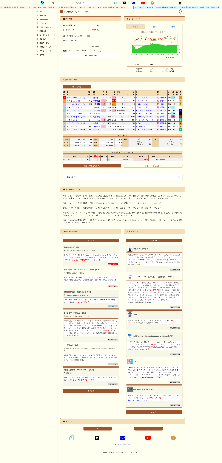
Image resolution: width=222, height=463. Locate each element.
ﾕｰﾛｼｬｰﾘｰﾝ (150, 120)
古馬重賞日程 (91, 56)
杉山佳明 (161, 110)
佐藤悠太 (161, 104)
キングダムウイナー (78, 129)
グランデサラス (76, 107)
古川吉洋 (96, 126)
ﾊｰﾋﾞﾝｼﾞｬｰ (139, 110)
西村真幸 (161, 101)
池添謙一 (96, 98)
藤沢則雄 (161, 123)
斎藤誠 (161, 114)
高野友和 (161, 98)
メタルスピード (76, 114)
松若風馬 (96, 117)
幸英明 (95, 123)
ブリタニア (75, 110)
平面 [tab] (154, 27)
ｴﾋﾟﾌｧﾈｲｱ (139, 107)
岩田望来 (96, 110)
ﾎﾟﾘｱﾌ (144, 126)
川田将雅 (96, 104)
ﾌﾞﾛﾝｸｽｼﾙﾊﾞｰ (149, 110)
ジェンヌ (74, 120)
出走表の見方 (70, 177)
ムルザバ (96, 107)
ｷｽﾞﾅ (137, 101)
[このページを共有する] (181, 11)
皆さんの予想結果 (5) (92, 166)
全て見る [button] (91, 240)
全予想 (125, 160)
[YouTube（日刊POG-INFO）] (143, 3)
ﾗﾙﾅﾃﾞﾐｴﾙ (144, 101)
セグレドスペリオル (78, 117)
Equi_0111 (67, 160)
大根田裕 (161, 126)
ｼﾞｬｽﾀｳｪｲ (139, 104)
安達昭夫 (161, 120)
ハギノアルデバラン (78, 104)
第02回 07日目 (70, 25)
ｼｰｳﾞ (148, 98)
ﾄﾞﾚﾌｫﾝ (138, 126)
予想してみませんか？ (153, 166)
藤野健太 (161, 129)
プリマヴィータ (76, 123)
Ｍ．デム (96, 120)
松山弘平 (96, 114)
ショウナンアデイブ (78, 98)
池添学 (161, 107)
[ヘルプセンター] (152, 3)
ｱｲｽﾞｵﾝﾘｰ (148, 117)
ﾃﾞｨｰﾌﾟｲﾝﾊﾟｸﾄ (141, 98)
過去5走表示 (76, 87)
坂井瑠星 (96, 101)
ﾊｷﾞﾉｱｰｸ (147, 104)
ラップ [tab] (135, 27)
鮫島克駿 (96, 129)
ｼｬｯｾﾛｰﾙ (147, 107)
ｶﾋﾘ (146, 123)
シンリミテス (76, 126)
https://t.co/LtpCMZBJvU (138, 400)
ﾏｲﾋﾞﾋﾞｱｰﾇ (148, 114)
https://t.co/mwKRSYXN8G (152, 377)
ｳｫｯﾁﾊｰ (149, 129)
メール (125, 452)
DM (117, 452)
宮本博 (161, 117)
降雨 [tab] (173, 27)
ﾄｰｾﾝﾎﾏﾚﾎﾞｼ (140, 117)
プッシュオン (76, 101)
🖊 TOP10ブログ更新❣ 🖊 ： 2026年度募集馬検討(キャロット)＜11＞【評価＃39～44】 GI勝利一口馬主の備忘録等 (170, 7)
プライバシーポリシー (122, 444)
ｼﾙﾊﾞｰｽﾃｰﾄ (139, 114)
